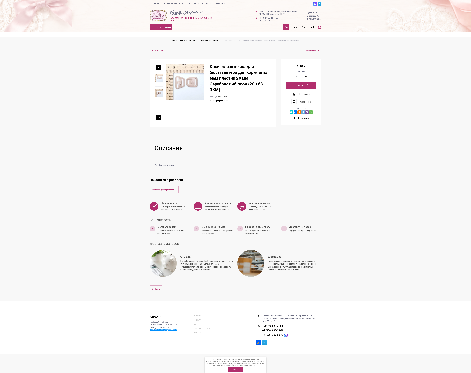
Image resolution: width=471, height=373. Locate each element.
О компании (169, 3)
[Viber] (307, 112)
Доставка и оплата (199, 3)
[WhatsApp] (311, 112)
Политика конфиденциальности (163, 330)
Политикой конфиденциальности (243, 363)
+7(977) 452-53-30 (313, 13)
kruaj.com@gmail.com (159, 322)
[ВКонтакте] (295, 112)
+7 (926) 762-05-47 (313, 19)
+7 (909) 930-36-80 (313, 16)
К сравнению (305, 94)
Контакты (219, 3)
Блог (182, 3)
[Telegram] (303, 112)
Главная (155, 3)
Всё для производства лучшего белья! (186, 13)
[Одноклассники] (299, 112)
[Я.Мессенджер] (291, 112)
